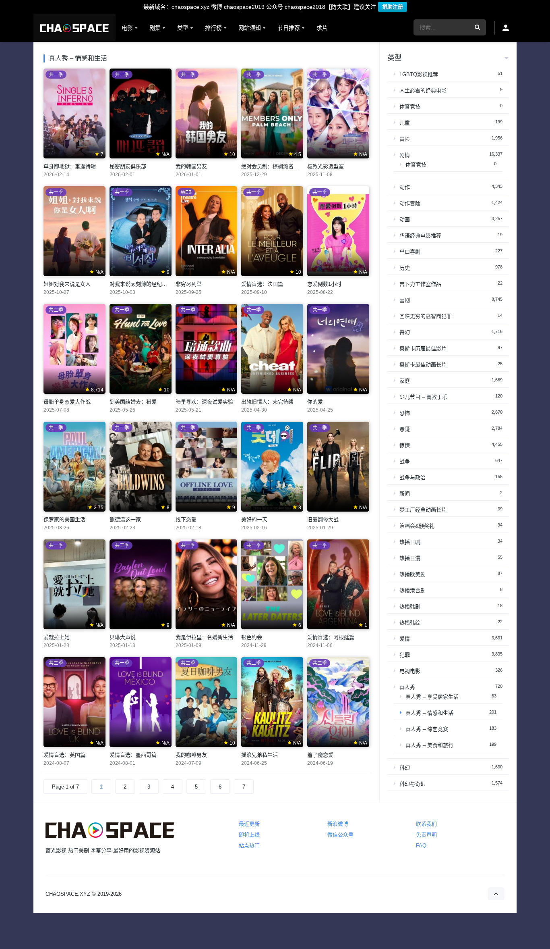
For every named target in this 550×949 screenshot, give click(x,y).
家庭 (404, 381)
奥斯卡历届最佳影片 (423, 348)
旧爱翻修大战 (323, 519)
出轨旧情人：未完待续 (267, 402)
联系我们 (426, 824)
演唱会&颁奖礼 (416, 526)
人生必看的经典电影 (423, 90)
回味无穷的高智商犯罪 (425, 316)
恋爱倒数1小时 (324, 284)
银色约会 (251, 637)
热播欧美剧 (412, 574)
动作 (404, 187)
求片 (322, 28)
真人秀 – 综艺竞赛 (426, 729)
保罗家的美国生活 (64, 519)
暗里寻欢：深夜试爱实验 (204, 402)
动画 (404, 219)
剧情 (404, 155)
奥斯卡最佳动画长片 (423, 365)
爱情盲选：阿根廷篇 (330, 637)
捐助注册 (392, 7)
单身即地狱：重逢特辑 (69, 166)
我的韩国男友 (191, 166)
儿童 (404, 123)
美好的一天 (254, 519)
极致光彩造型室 (325, 166)
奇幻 (404, 332)
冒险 (404, 139)
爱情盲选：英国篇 (64, 755)
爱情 (404, 639)
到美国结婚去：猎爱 (133, 402)
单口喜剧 (409, 252)
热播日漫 (409, 558)
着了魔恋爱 (320, 755)
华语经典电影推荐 (420, 236)
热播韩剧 (409, 607)
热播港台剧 (412, 590)
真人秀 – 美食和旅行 (429, 745)
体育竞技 (409, 107)
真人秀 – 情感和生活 (429, 713)
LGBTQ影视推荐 (418, 74)
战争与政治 (412, 477)
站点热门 (249, 846)
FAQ (421, 846)
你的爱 (315, 402)
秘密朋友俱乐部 (128, 166)
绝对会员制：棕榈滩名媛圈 (272, 166)
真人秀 (407, 687)
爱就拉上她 (56, 637)
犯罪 (404, 655)
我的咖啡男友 (191, 755)
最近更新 (249, 824)
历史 (404, 268)
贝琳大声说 (123, 637)
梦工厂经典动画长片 (423, 510)
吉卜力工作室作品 (420, 284)
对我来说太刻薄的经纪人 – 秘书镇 (149, 284)
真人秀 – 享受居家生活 (432, 697)
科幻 (404, 768)
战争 (404, 461)
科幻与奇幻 (412, 784)
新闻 (404, 494)
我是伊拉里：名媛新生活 (204, 637)
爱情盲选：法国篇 (262, 284)
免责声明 (426, 835)
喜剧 (404, 300)
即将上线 (249, 835)
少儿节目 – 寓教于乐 (423, 397)
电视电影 (409, 671)
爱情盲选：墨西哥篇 (133, 755)
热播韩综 (409, 623)
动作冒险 (409, 203)
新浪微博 (337, 824)
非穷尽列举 (189, 284)
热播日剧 (409, 542)
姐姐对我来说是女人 (67, 284)
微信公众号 (340, 835)
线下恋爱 (186, 519)
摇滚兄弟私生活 (259, 755)
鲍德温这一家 (125, 519)
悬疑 (404, 429)
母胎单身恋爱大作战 (67, 402)
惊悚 (404, 445)
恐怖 (404, 413)
